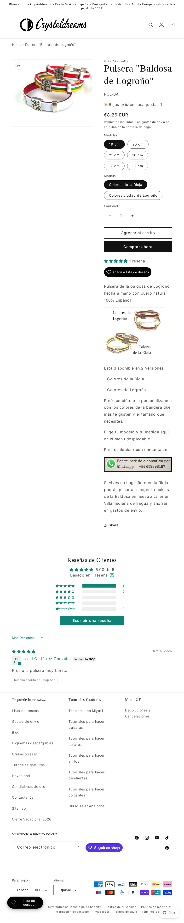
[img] (24, 651)
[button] (10, 25)
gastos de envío (153, 122)
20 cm (138, 144)
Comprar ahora (138, 246)
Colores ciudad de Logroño (133, 195)
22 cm (137, 166)
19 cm (114, 144)
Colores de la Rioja (125, 184)
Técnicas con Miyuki (86, 711)
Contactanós (23, 797)
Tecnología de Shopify (85, 907)
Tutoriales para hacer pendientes (87, 775)
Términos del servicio (157, 911)
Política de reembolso (156, 907)
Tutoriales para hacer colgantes (87, 792)
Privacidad (21, 776)
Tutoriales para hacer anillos (87, 758)
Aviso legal (101, 911)
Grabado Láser (24, 754)
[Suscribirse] (77, 847)
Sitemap (19, 808)
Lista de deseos (25, 711)
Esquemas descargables (32, 743)
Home (17, 45)
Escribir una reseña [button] (91, 620)
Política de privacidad (121, 907)
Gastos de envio (25, 721)
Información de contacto (72, 911)
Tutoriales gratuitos (28, 765)
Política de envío (125, 911)
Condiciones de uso (28, 786)
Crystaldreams (58, 907)
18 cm (137, 155)
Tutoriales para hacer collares (87, 741)
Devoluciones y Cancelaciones (138, 713)
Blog (15, 732)
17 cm (114, 166)
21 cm (114, 155)
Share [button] (114, 525)
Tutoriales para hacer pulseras (87, 724)
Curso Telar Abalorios (87, 806)
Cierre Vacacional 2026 (31, 819)
